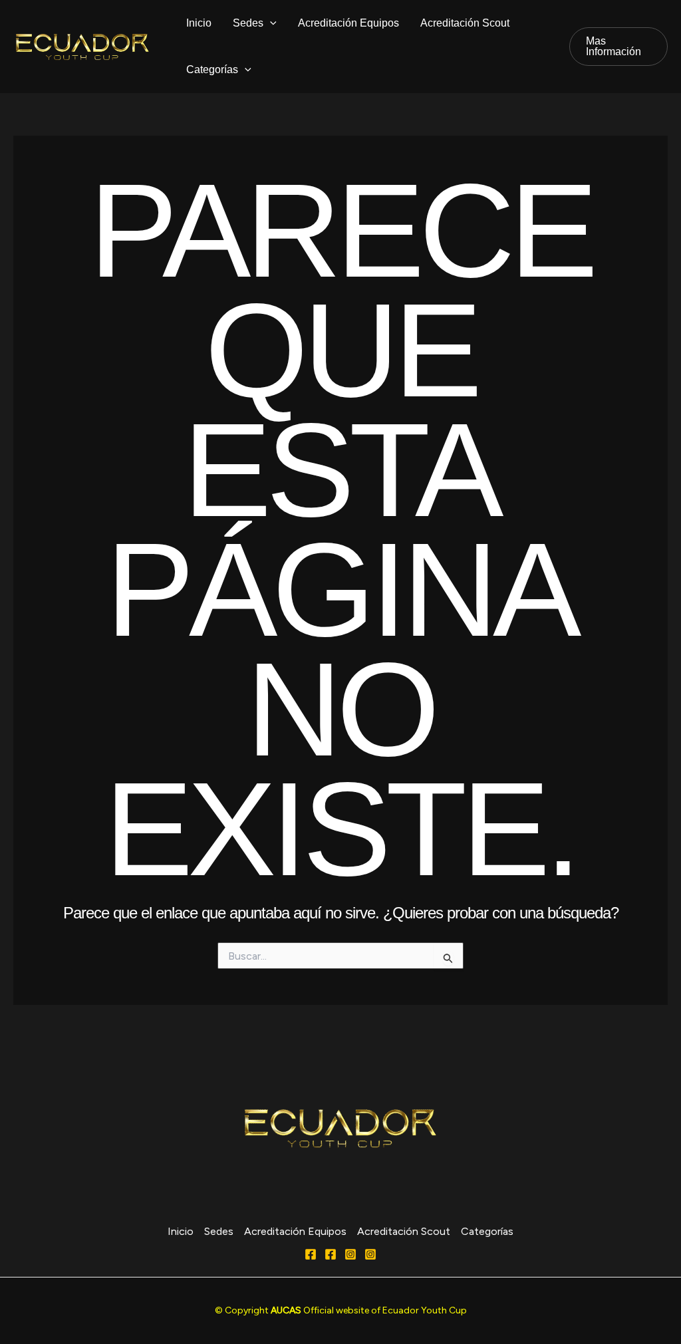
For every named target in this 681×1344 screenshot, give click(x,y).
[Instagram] (350, 1254)
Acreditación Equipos (348, 23)
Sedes (248, 23)
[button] (618, 46)
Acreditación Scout (464, 23)
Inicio (198, 23)
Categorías (212, 69)
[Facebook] (311, 1254)
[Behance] (370, 1254)
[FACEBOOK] (331, 1254)
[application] (270, 23)
